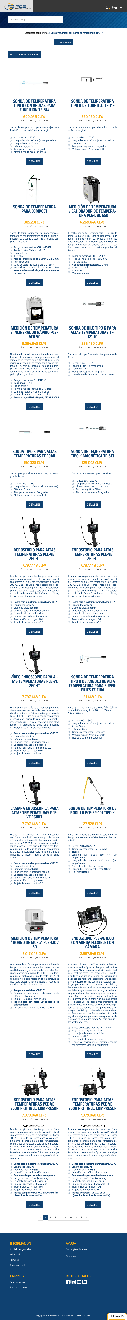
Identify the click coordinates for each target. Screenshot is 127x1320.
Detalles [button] (34, 161)
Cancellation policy (18, 1265)
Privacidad (15, 1254)
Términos (14, 1260)
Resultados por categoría (23, 54)
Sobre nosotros (17, 1282)
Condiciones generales (20, 1249)
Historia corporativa (19, 1287)
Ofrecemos (71, 1256)
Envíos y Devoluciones (76, 1249)
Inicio (45, 33)
